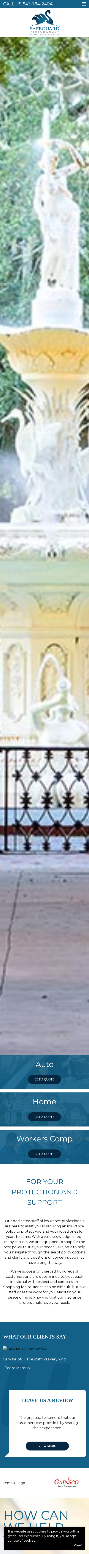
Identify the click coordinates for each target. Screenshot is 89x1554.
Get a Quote (44, 1079)
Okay (77, 1545)
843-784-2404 (37, 4)
